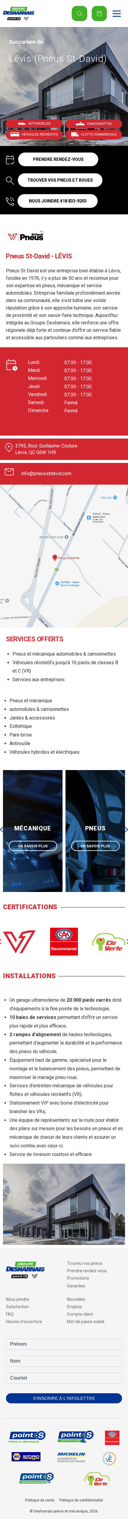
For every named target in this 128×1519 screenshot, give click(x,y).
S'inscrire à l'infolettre (64, 1398)
